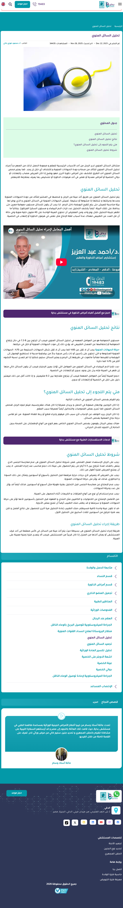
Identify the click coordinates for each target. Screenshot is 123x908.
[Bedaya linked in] (93, 822)
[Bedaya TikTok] (66, 823)
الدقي (81, 810)
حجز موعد (22, 4)
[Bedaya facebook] (118, 822)
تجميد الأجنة (115, 844)
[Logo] (109, 796)
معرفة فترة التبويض (111, 880)
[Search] (10, 4)
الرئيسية (118, 26)
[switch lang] (3, 4)
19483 (41, 4)
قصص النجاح (105, 702)
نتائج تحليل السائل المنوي (103, 139)
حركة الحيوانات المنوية (107, 350)
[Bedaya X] (75, 823)
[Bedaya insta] (109, 822)
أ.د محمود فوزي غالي (11, 43)
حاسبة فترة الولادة (112, 875)
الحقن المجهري (113, 854)
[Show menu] (120, 4)
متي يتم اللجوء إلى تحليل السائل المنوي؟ (95, 145)
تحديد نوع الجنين (113, 849)
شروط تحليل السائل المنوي (102, 150)
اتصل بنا (117, 869)
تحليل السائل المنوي (105, 134)
